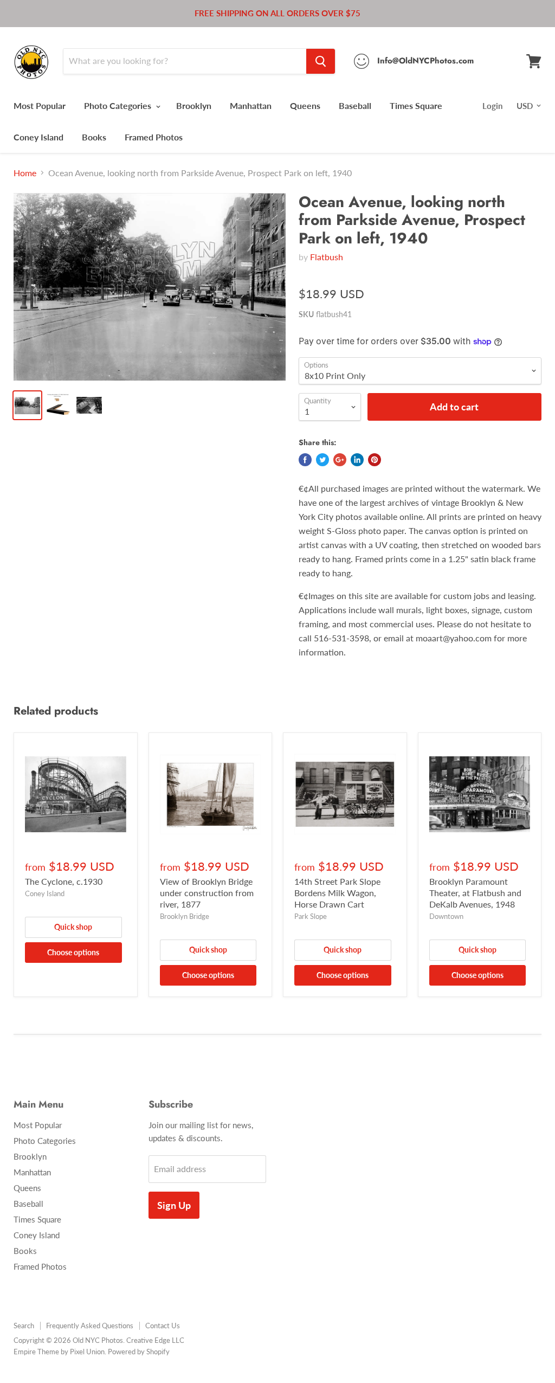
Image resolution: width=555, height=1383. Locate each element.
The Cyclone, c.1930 (63, 881)
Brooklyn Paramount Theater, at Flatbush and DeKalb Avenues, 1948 (475, 892)
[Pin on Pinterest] (374, 459)
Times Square (416, 105)
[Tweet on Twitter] (322, 459)
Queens (305, 105)
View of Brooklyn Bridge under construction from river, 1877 (207, 892)
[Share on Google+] (339, 459)
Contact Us (162, 1325)
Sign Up (174, 1205)
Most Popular (40, 105)
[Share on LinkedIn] (357, 459)
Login (492, 106)
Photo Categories (118, 105)
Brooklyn (193, 105)
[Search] (320, 61)
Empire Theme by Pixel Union (59, 1351)
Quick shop (73, 926)
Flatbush (326, 257)
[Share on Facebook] (305, 459)
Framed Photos (154, 137)
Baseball (355, 105)
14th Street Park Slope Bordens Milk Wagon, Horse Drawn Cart (337, 892)
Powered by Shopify (139, 1351)
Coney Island (38, 137)
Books (94, 137)
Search (24, 1325)
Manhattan (251, 105)
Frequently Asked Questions (89, 1325)
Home (25, 173)
